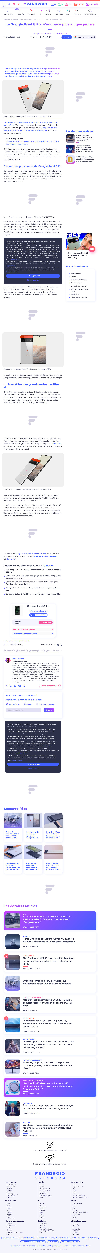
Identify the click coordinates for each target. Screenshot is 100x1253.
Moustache (76, 1229)
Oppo (8, 1192)
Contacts (41, 1246)
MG (8, 1210)
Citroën (9, 1207)
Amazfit (9, 1224)
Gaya (74, 1227)
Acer (74, 1185)
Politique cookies (12, 272)
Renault (9, 1214)
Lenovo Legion (45, 1188)
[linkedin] (15, 686)
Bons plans (79, 4)
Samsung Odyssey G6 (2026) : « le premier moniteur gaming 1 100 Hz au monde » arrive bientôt (47, 1065)
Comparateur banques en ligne (33, 1241)
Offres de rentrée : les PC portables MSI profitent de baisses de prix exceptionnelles (12, 835)
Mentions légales (17, 1246)
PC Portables (77, 1182)
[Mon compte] (19, 4)
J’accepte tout (34, 276)
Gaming (41, 1182)
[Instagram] (40, 1178)
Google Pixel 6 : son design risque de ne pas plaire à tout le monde (13, 866)
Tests (60, 4)
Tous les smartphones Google (25, 634)
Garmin (9, 1229)
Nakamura (75, 1231)
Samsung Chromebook (80, 1197)
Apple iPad (43, 1224)
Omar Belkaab (18, 659)
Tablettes (42, 1221)
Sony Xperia (11, 1195)
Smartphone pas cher (79, 286)
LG (40, 1205)
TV (39, 1201)
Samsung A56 (76, 273)
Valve (41, 1197)
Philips (42, 1209)
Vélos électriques (78, 1221)
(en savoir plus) (16, 259)
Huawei (9, 1188)
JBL (73, 1209)
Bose (74, 1205)
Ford (8, 1209)
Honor (74, 1192)
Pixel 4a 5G (57, 444)
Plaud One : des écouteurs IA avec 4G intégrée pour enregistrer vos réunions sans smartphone (49, 940)
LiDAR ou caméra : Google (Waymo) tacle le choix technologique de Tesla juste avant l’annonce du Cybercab (85, 139)
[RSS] (48, 1178)
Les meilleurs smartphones (24, 629)
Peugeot (9, 1212)
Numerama (11, 559)
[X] (36, 1178)
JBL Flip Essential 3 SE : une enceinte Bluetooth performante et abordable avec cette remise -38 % (49, 961)
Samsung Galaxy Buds (80, 1212)
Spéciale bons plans (46, 704)
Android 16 (93, 1238)
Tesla (8, 1216)
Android (10, 651)
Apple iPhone (11, 1185)
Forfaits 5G (75, 277)
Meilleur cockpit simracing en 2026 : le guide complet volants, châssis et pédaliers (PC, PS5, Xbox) (48, 1003)
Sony (41, 1212)
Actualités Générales (32, 1060)
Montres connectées (14, 1221)
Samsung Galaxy (12, 1194)
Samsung (43, 1210)
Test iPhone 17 (63, 1238)
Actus (53, 4)
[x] (6, 686)
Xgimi (42, 1216)
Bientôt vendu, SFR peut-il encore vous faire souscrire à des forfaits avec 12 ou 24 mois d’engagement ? (47, 919)
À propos (31, 1246)
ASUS (41, 1185)
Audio (73, 1201)
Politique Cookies (54, 1246)
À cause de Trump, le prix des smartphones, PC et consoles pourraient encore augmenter (48, 1107)
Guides (68, 4)
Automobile (10, 1201)
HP (73, 1194)
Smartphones (37, 651)
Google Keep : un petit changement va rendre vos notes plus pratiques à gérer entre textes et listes (85, 159)
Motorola (10, 1190)
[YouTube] (52, 1178)
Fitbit (8, 1227)
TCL (41, 1214)
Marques (13, 19)
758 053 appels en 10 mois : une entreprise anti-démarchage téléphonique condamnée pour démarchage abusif (49, 1044)
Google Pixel (11, 1187)
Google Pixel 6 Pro (38, 606)
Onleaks (48, 565)
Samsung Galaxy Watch (15, 1232)
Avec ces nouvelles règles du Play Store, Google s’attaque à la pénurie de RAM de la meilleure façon (84, 149)
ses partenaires (11, 266)
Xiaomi (9, 1197)
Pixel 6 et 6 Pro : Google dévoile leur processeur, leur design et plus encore (53, 835)
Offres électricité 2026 (79, 297)
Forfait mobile (92, 4)
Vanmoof (75, 1234)
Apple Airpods (77, 1203)
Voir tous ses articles (49, 686)
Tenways (75, 1232)
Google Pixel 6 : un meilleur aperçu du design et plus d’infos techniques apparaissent (32, 835)
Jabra (74, 1207)
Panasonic (43, 1207)
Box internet (75, 294)
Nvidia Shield (44, 1194)
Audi (8, 1203)
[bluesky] (19, 686)
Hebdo (29, 704)
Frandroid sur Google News (45, 556)
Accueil (6, 19)
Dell (73, 1188)
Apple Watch (11, 1225)
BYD (8, 1205)
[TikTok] (59, 1178)
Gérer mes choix (33, 280)
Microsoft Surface (78, 1195)
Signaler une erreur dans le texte (16, 641)
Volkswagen (11, 1217)
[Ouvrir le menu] (4, 4)
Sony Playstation (45, 1195)
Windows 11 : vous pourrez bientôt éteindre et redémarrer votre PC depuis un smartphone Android (48, 1128)
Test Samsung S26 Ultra (70, 1241)
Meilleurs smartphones (79, 280)
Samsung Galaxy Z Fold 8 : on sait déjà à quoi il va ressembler (33, 594)
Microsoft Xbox (45, 1190)
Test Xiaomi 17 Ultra (79, 1238)
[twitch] (11, 686)
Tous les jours (13, 704)
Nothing (75, 1210)
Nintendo (43, 1192)
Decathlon (76, 1225)
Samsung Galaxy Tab (47, 1231)
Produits (22, 651)
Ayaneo (42, 1187)
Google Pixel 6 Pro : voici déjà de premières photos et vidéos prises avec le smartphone (53, 866)
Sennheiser (76, 1214)
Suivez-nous (67, 37)
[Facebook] (44, 1178)
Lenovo (74, 1190)
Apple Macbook (77, 1187)
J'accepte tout (34, 764)
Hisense (42, 1203)
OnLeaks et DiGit (16, 644)
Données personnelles (74, 1246)
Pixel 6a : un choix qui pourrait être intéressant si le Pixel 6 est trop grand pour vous (33, 866)
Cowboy (75, 1224)
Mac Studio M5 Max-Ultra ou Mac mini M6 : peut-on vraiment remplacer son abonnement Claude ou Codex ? (48, 1086)
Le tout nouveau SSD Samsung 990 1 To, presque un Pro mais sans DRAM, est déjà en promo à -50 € (47, 1023)
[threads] (24, 686)
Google (21, 19)
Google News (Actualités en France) (30, 554)
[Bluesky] (63, 1178)
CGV (88, 1246)
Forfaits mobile (76, 283)
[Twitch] (55, 1178)
